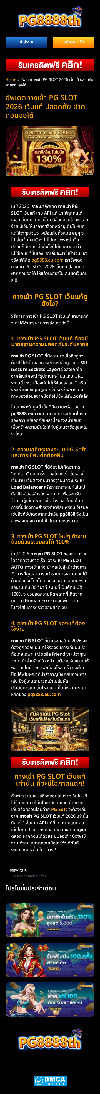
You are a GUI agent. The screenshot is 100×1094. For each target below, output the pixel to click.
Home (11, 80)
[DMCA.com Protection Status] (50, 1085)
